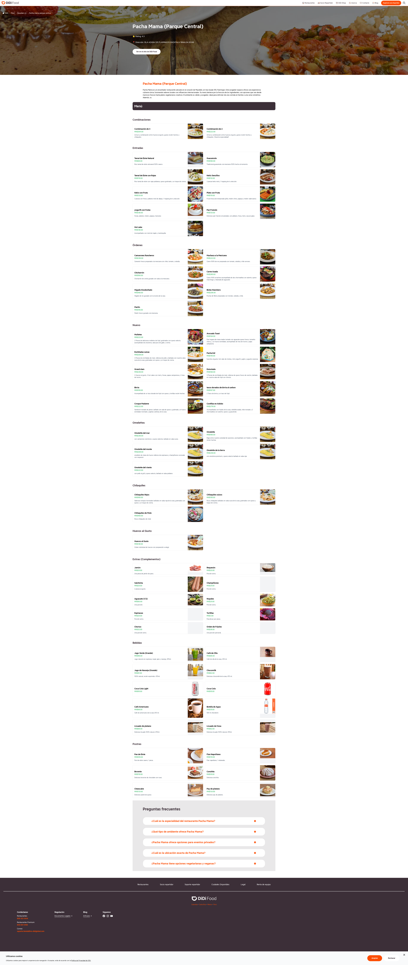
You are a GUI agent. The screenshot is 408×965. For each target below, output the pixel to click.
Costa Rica (202, 904)
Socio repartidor (166, 884)
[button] (391, 3)
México (209, 904)
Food (13, 13)
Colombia (194, 904)
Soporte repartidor (192, 884)
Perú (215, 904)
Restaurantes (143, 884)
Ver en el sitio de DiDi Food (146, 52)
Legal (243, 884)
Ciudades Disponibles (220, 884)
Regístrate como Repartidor (391, 3)
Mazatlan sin (22, 13)
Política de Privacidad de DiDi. (81, 960)
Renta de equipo (264, 884)
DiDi (6, 13)
